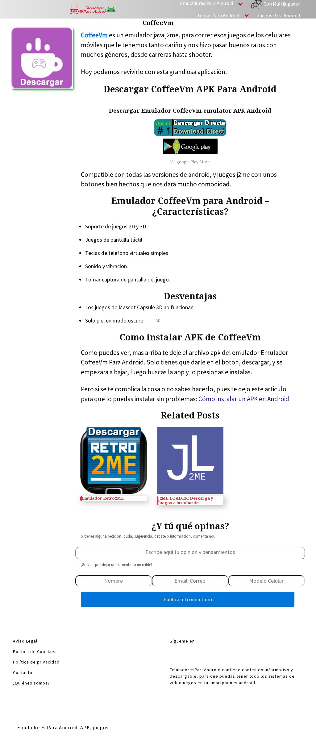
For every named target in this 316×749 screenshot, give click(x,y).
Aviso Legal (25, 641)
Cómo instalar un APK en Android (243, 399)
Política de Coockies (35, 651)
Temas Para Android (218, 15)
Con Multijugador (281, 4)
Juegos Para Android (278, 15)
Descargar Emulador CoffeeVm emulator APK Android (190, 110)
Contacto (22, 672)
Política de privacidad (36, 662)
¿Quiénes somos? (31, 683)
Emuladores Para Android (206, 3)
